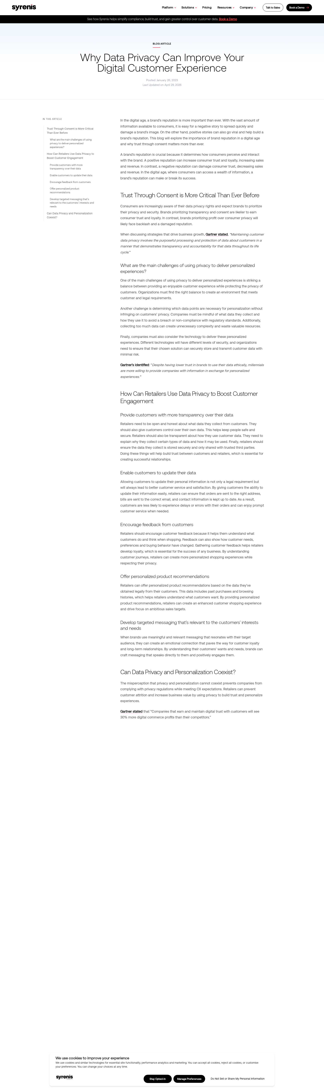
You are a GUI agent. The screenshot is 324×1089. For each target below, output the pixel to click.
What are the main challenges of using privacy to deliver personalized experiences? (71, 143)
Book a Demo (228, 19)
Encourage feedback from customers (70, 182)
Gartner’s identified (134, 365)
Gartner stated (217, 234)
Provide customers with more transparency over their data (66, 167)
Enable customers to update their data (71, 175)
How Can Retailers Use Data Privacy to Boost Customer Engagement (70, 155)
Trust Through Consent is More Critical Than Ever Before (70, 130)
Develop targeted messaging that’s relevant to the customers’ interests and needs (72, 203)
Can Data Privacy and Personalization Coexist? (69, 215)
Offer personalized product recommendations (64, 190)
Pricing (207, 7)
